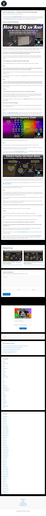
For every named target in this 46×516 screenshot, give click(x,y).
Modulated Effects (6, 388)
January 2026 (5, 428)
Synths (4, 404)
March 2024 (5, 466)
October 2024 (5, 454)
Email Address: (16, 324)
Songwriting (5, 402)
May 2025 (4, 442)
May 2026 (4, 421)
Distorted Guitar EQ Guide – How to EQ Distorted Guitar (33, 263)
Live (3, 383)
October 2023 (5, 474)
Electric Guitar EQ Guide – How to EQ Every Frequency (12, 263)
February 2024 (5, 467)
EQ (13, 264)
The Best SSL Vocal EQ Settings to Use (10, 351)
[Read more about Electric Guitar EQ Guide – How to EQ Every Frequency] (12, 255)
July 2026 (4, 418)
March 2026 (5, 425)
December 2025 (5, 430)
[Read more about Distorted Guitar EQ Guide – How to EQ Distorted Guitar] (33, 255)
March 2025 (5, 445)
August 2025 (5, 437)
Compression (5, 368)
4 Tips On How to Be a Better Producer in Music (11, 349)
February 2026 (5, 426)
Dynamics (4, 375)
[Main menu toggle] (44, 3)
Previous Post (4, 242)
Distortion (4, 371)
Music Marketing (6, 390)
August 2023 (5, 478)
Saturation (4, 400)
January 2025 (5, 449)
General (4, 382)
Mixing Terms (5, 387)
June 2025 (4, 440)
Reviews (4, 399)
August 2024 (5, 457)
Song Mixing (23, 499)
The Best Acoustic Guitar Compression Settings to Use (12, 347)
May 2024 (4, 462)
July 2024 (4, 459)
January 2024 (5, 469)
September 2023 (6, 476)
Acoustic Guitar (5, 363)
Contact (23, 501)
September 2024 (6, 455)
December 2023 (6, 471)
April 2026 (4, 423)
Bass (3, 364)
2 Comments (26, 264)
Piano (4, 392)
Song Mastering (23, 505)
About (23, 500)
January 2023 (5, 486)
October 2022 (5, 491)
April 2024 (4, 464)
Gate (3, 380)
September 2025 (6, 435)
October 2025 (5, 433)
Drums (4, 373)
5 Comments (5, 264)
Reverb (4, 397)
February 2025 (5, 447)
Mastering (4, 385)
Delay (4, 370)
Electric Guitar (10, 264)
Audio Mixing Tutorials (23, 504)
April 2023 (4, 483)
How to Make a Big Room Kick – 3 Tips (10, 352)
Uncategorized (5, 406)
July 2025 (4, 438)
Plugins (4, 394)
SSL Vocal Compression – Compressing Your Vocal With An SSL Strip (15, 345)
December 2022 (5, 488)
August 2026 (5, 416)
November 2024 (6, 452)
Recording (4, 395)
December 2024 (6, 450)
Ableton (4, 361)
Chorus (4, 366)
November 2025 (5, 431)
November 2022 (5, 490)
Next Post (42, 242)
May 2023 (4, 481)
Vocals (4, 407)
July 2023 (4, 479)
